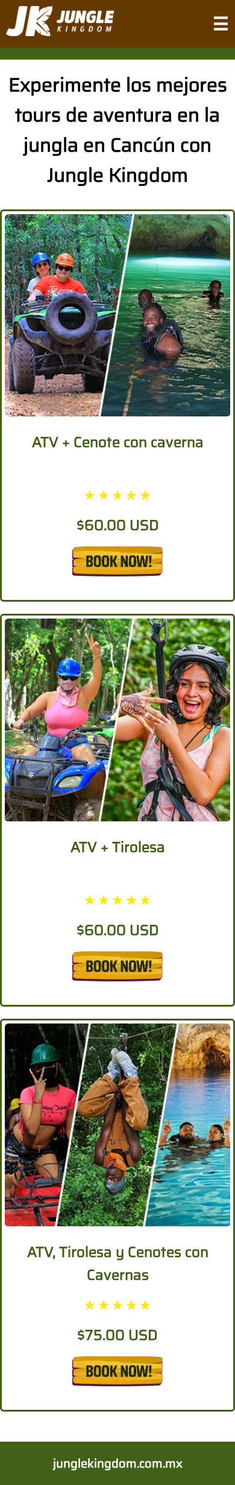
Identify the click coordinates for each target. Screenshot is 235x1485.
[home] (60, 24)
